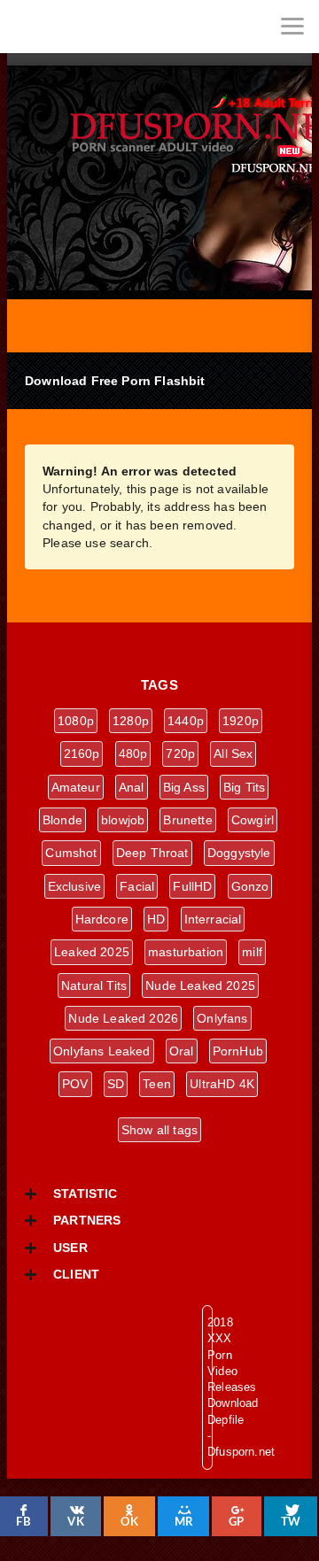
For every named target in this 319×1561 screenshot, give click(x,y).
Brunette (187, 820)
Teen (157, 1084)
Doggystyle (239, 853)
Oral (181, 1051)
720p (180, 753)
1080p (76, 721)
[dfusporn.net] (26, 26)
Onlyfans (222, 1018)
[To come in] (79, 26)
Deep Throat (152, 853)
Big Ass (184, 787)
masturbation (185, 952)
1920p (240, 721)
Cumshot (71, 853)
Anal (131, 787)
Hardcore (101, 919)
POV (75, 1084)
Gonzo (250, 886)
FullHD (192, 886)
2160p (82, 753)
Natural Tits (94, 985)
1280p (131, 721)
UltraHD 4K (222, 1084)
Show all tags (159, 1130)
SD (115, 1084)
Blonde (62, 820)
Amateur (75, 787)
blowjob (122, 820)
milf (252, 952)
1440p (185, 721)
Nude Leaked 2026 (123, 1018)
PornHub (238, 1051)
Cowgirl (252, 820)
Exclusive (75, 886)
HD (156, 919)
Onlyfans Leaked (102, 1051)
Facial (137, 886)
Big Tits (244, 787)
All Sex (233, 753)
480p (133, 753)
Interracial (213, 919)
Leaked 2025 (91, 952)
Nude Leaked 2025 (200, 985)
